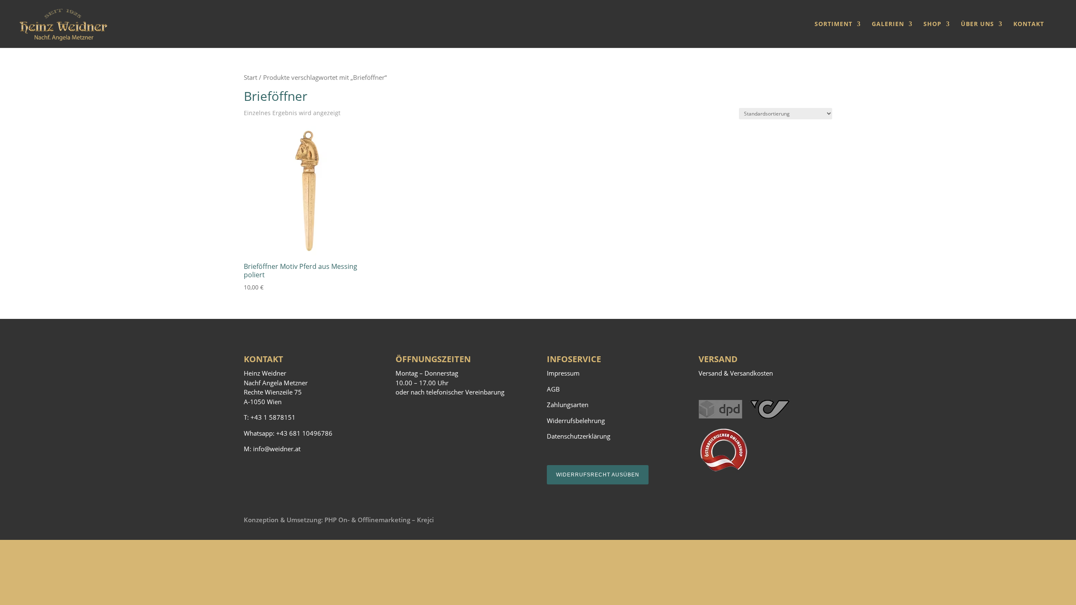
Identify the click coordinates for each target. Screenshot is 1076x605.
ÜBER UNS (977, 24)
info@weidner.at (277, 449)
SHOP (932, 24)
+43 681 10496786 (304, 433)
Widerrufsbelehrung (576, 420)
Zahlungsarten (567, 404)
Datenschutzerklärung (578, 436)
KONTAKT (1028, 24)
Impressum (563, 373)
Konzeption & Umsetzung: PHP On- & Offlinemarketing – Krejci (339, 520)
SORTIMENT (833, 24)
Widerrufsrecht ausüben (597, 475)
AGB (553, 389)
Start (250, 77)
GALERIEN (888, 24)
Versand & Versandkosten (736, 373)
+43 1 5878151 (273, 417)
